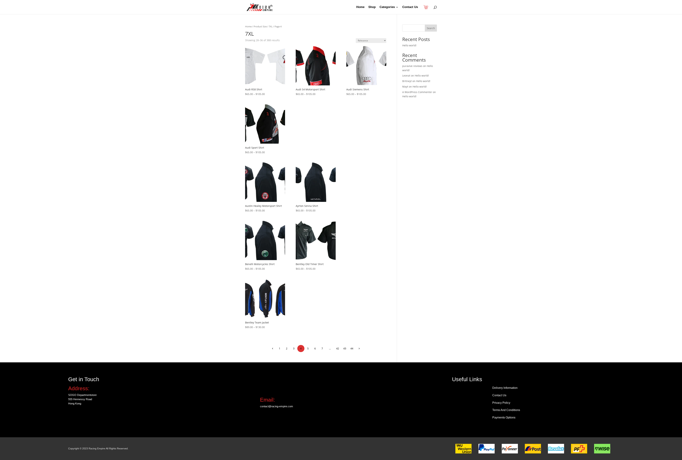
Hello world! (409, 45)
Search (431, 28)
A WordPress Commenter (417, 92)
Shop (372, 7)
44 (351, 348)
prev (272, 348)
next (358, 348)
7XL (271, 26)
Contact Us (410, 7)
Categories (387, 7)
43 (344, 348)
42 (337, 348)
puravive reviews (412, 66)
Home (360, 7)
